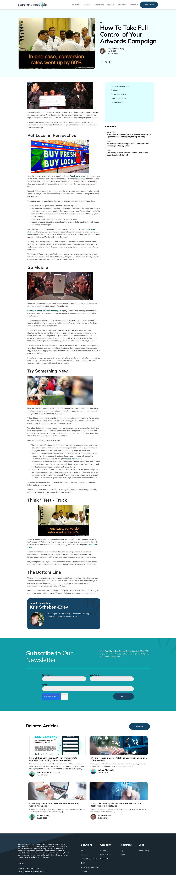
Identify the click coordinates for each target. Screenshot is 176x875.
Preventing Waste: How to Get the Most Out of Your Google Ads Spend (127, 153)
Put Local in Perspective (120, 86)
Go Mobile (114, 90)
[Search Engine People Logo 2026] (32, 3)
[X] (106, 62)
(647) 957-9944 (41, 872)
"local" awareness (77, 176)
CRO (109, 132)
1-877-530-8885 (32, 868)
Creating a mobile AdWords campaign (43, 311)
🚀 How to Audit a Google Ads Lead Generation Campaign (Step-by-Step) (128, 144)
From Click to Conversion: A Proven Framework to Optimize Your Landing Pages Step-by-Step (129, 135)
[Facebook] (102, 62)
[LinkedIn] (110, 62)
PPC (102, 22)
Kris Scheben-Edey (49, 607)
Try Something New (118, 94)
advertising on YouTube (71, 459)
